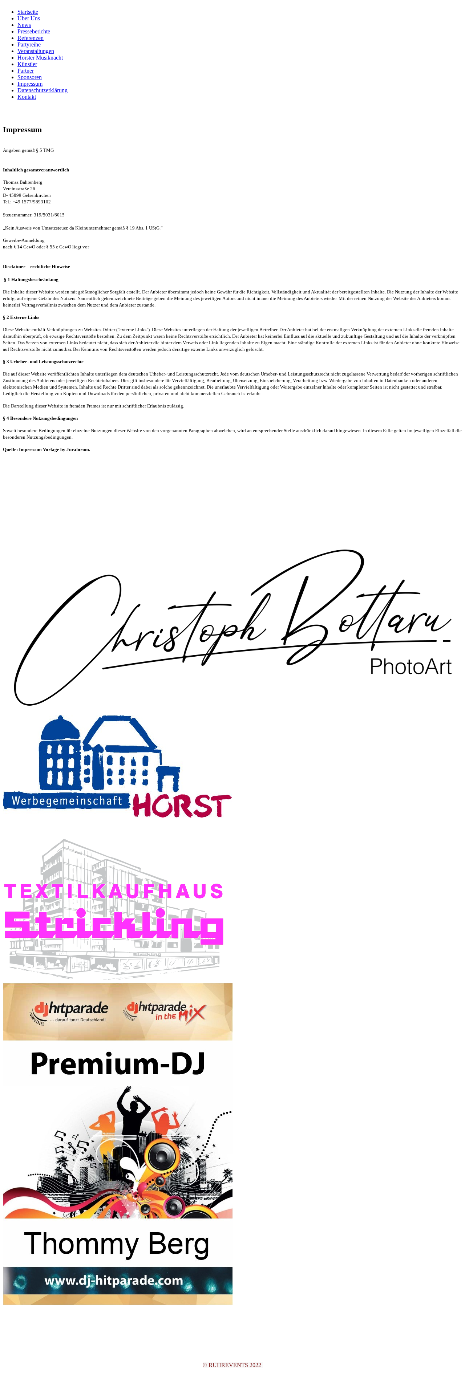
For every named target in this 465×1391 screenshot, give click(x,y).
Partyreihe (29, 44)
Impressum (30, 84)
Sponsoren (29, 77)
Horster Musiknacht (40, 57)
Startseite (27, 12)
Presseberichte (33, 31)
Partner (25, 71)
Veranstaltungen (35, 51)
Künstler (27, 64)
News (24, 25)
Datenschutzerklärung (42, 90)
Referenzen (30, 38)
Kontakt (26, 97)
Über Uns (28, 18)
